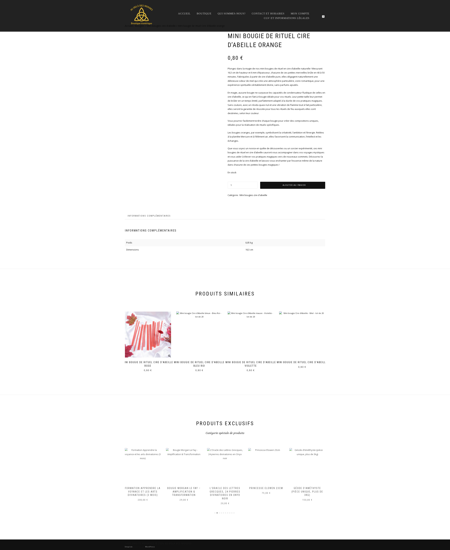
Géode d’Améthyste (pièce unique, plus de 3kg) (307, 491)
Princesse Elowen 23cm (266, 488)
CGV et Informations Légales (286, 18)
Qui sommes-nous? (231, 13)
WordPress (150, 547)
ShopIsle (129, 547)
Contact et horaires (268, 13)
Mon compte (300, 13)
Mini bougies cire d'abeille (253, 195)
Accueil (184, 13)
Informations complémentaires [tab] (149, 215)
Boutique (204, 13)
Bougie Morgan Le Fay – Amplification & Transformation (184, 491)
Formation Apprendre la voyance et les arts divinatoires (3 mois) (142, 491)
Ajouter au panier (294, 185)
